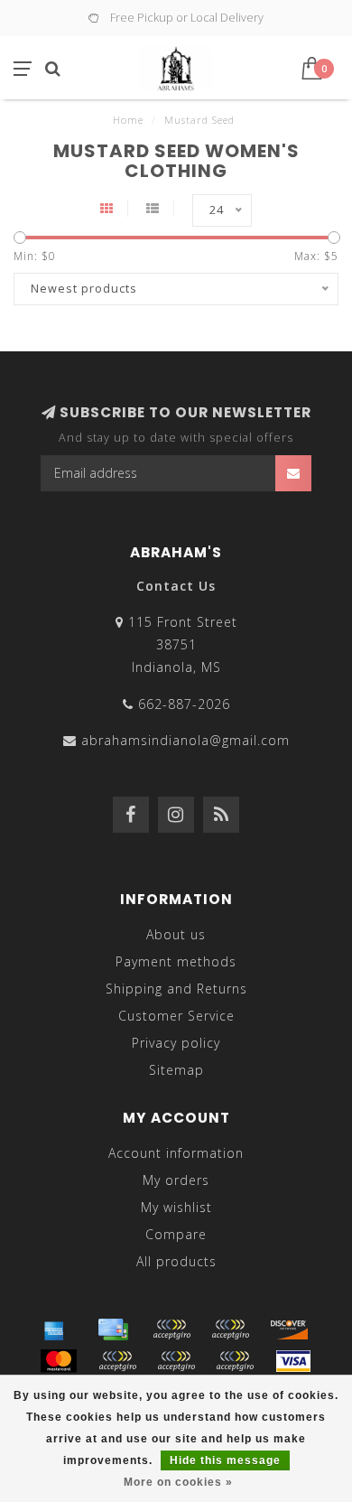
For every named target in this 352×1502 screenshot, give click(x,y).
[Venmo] (234, 1361)
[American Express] (54, 1329)
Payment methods (176, 961)
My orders (176, 1180)
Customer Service (176, 1015)
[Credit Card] (112, 1329)
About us (176, 934)
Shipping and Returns (176, 988)
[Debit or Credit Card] (171, 1329)
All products (176, 1261)
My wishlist (176, 1207)
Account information (176, 1152)
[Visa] (293, 1361)
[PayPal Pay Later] (176, 1361)
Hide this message (225, 1460)
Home (128, 119)
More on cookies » (178, 1482)
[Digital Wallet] (230, 1329)
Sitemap (176, 1069)
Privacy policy (176, 1042)
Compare (176, 1234)
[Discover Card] (288, 1329)
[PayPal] (117, 1361)
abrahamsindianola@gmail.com (185, 740)
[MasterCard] (58, 1361)
